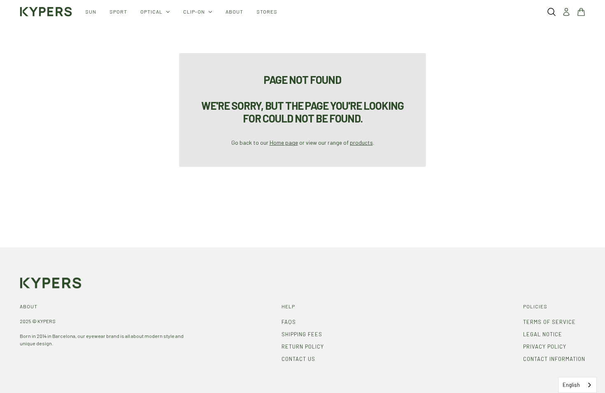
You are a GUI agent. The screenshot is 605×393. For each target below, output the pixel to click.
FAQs (289, 322)
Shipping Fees (302, 334)
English (571, 384)
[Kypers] (46, 12)
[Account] (566, 12)
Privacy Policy (544, 346)
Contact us (298, 359)
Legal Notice (542, 334)
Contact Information (554, 359)
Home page (284, 142)
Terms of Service (549, 322)
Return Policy (303, 346)
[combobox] (577, 385)
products (361, 142)
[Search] (551, 12)
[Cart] (581, 12)
